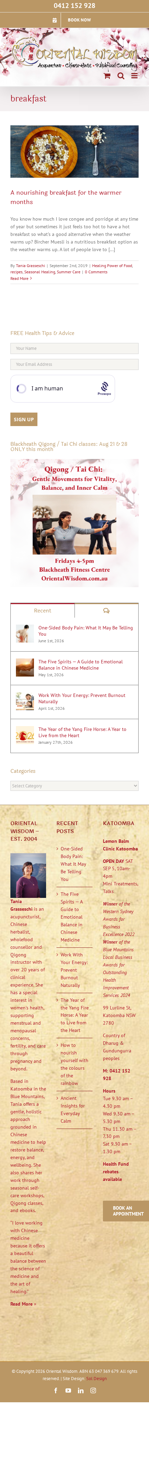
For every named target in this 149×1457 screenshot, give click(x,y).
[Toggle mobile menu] (135, 75)
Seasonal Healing (39, 271)
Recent (42, 610)
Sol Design (96, 1378)
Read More (19, 278)
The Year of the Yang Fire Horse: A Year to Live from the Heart (82, 732)
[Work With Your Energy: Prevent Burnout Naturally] (25, 695)
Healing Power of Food (112, 265)
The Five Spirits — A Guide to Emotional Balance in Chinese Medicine (80, 665)
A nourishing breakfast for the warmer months (66, 197)
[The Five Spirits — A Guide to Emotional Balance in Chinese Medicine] (25, 662)
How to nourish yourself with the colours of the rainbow (74, 1064)
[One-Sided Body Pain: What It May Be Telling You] (25, 628)
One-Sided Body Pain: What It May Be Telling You (85, 631)
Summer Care (68, 271)
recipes (16, 271)
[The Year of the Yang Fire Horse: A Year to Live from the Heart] (25, 729)
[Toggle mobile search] (120, 75)
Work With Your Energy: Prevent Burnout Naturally (81, 698)
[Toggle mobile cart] (107, 75)
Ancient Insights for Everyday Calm (73, 1109)
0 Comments (96, 271)
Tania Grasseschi (30, 265)
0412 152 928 (74, 5)
